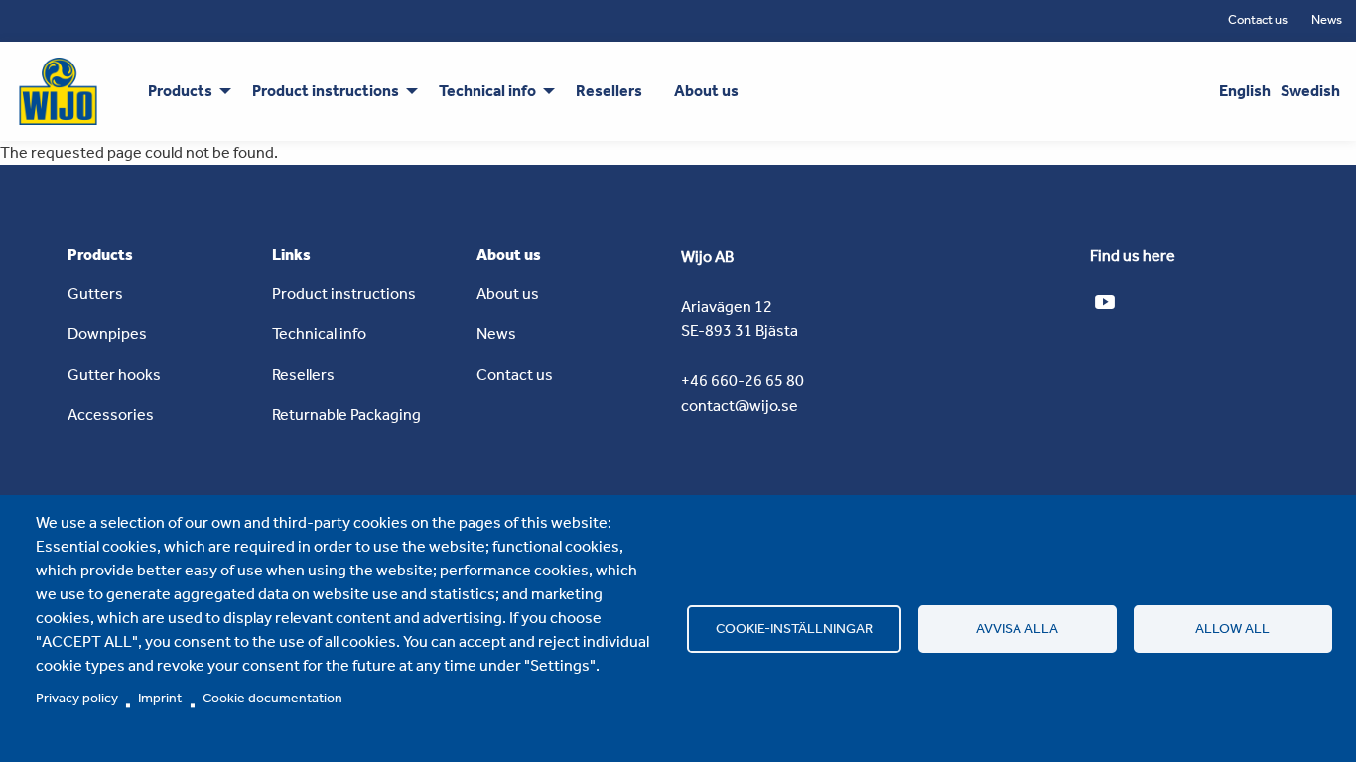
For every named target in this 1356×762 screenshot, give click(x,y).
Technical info (319, 333)
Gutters (95, 293)
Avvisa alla (1017, 628)
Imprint (160, 697)
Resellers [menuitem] (609, 90)
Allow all (1232, 628)
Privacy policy (77, 697)
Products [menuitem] (180, 90)
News (1326, 19)
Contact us (1258, 19)
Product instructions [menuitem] (325, 90)
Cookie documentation (272, 697)
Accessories (111, 414)
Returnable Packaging (346, 414)
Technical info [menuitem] (487, 90)
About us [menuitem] (706, 90)
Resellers (303, 374)
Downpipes (107, 333)
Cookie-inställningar (794, 628)
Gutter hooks (114, 374)
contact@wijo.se (739, 405)
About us (507, 293)
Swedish (1310, 90)
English (1245, 90)
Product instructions (344, 293)
